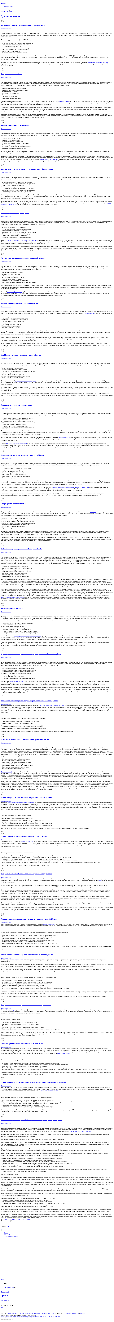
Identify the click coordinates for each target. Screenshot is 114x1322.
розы (100, 880)
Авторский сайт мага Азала (11, 74)
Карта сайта (29, 1313)
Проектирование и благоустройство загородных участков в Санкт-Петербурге (31, 654)
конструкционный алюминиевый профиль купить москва (71, 487)
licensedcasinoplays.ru (63, 1053)
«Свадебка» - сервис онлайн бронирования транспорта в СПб (25, 739)
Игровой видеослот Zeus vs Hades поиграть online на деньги (24, 836)
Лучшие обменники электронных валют (16, 405)
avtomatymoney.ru (10, 1010)
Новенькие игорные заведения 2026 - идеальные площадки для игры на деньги (31, 1120)
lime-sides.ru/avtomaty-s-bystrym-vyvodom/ (52, 705)
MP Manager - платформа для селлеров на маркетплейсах (23, 25)
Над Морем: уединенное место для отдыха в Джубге (21, 355)
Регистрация (4, 11)
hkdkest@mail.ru (12, 1313)
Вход (10, 11)
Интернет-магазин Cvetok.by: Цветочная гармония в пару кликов (26, 874)
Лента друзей (5, 1292)
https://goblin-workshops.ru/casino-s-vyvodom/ (21, 802)
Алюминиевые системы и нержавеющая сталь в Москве (22, 455)
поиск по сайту (5, 10)
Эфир (6, 1233)
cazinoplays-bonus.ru (49, 924)
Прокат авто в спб (6, 772)
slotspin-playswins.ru (17, 960)
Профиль (7, 1234)
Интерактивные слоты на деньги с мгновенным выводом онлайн (26, 1005)
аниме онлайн (89, 313)
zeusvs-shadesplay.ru (27, 841)
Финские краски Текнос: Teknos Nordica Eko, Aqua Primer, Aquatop (27, 169)
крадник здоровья (64, 101)
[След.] (28, 1219)
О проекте (21, 1313)
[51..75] (12, 1219)
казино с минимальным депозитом (80, 1131)
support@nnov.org (73, 1313)
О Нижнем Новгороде (40, 1313)
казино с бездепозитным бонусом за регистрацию (22, 240)
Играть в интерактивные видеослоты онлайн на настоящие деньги (27, 955)
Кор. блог (51, 1313)
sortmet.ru (93, 512)
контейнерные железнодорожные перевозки (27, 636)
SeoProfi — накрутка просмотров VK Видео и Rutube (21, 549)
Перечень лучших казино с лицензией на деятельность (22, 1044)
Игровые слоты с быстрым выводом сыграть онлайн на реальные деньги (29, 701)
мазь (2, 1307)
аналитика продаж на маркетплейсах (99, 62)
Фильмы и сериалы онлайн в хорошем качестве (19, 303)
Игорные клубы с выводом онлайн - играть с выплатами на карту (26, 798)
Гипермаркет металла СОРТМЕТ (14, 504)
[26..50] (7, 1219)
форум (66, 1313)
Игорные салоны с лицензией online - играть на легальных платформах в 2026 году (33, 1082)
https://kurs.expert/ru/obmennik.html (16, 443)
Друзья (4, 1296)
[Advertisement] (11, 1259)
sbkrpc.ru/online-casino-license (49, 1090)
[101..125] (23, 1219)
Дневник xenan (10, 16)
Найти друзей (5, 1300)
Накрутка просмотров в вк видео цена (12, 597)
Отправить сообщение (11, 1236)
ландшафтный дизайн (16, 681)
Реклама (82, 1313)
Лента (2, 1280)
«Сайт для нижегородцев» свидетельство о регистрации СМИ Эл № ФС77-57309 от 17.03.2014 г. (30, 1316)
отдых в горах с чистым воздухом (25, 381)
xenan (3, 3)
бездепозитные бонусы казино (49, 159)
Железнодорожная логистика (12, 609)
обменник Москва (64, 437)
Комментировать (6, 29)
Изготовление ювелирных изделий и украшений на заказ (23, 258)
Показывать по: (6, 1221)
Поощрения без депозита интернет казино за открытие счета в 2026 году (29, 919)
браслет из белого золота (14, 292)
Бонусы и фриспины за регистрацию (15, 213)
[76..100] (17, 1219)
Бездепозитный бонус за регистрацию (15, 125)
